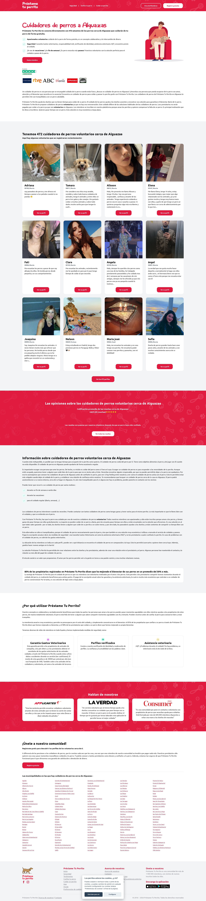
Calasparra (25, 840)
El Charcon (58, 824)
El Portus (57, 837)
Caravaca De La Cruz (28, 850)
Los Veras (123, 806)
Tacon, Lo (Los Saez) (158, 824)
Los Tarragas (123, 801)
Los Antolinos (91, 835)
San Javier (156, 809)
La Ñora (90, 801)
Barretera (25, 809)
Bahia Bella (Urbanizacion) (30, 804)
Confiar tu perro (86, 6)
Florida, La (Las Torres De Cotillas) (64, 847)
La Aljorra (90, 793)
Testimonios (68, 876)
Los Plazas (123, 793)
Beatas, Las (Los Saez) (28, 822)
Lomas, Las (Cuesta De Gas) (95, 824)
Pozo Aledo (123, 845)
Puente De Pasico (158, 780)
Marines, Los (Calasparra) (127, 811)
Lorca (89, 829)
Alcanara (24, 783)
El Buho (57, 822)
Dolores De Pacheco (61, 816)
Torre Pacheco (157, 837)
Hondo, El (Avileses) (93, 786)
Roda (154, 793)
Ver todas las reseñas (103, 434)
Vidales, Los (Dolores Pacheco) (162, 847)
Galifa (56, 850)
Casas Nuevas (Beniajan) (62, 786)
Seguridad (73, 6)
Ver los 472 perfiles (103, 379)
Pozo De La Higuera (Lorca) (128, 847)
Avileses (24, 798)
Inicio (65, 871)
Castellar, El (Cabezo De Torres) (64, 791)
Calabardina (25, 835)
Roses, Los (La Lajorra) (159, 798)
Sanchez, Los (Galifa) (159, 806)
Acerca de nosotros (112, 871)
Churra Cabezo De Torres (62, 798)
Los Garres (91, 845)
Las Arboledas (92, 804)
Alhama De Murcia (27, 786)
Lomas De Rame (92, 822)
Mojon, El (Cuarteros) (126, 822)
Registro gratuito (173, 6)
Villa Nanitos (156, 850)
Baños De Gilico (26, 806)
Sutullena (155, 822)
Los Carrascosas (92, 840)
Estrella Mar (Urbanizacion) (63, 845)
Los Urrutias (123, 804)
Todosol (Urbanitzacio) (159, 827)
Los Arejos (91, 837)
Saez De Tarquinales (158, 801)
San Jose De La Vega (159, 811)
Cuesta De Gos (59, 814)
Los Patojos (123, 788)
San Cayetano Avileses (159, 804)
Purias (154, 786)
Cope (56, 811)
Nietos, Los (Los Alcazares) (128, 837)
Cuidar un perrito (102, 6)
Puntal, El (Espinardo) (159, 783)
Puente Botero (124, 850)
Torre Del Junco (157, 835)
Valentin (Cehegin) (158, 845)
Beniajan (24, 824)
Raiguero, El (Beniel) (159, 788)
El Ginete (57, 829)
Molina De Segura (125, 824)
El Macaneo (58, 832)
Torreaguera (156, 829)
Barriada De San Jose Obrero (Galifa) (33, 811)
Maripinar (123, 814)
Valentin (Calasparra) (159, 842)
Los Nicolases (124, 783)
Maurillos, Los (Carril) (126, 816)
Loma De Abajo (92, 816)
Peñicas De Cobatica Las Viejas (129, 842)
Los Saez (122, 798)
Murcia (122, 832)
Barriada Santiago (27, 814)
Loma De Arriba (92, 819)
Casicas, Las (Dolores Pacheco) (64, 788)
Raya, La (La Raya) (158, 791)
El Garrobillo (58, 827)
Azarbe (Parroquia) (27, 801)
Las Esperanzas (92, 806)
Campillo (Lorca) (27, 845)
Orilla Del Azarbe (125, 840)
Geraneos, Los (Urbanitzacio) (96, 780)
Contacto (108, 874)
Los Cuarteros (92, 842)
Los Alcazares (91, 832)
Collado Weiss (59, 806)
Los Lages (90, 850)
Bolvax (24, 829)
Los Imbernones (92, 847)
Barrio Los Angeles (27, 819)
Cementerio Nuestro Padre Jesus (64, 793)
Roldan (155, 796)
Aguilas (24, 780)
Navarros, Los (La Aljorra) (127, 835)
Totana (155, 840)
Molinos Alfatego (125, 829)
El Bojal (57, 819)
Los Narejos (123, 780)
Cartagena (58, 783)
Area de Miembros (150, 6)
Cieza (56, 801)
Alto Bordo (25, 791)
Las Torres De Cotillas (94, 809)
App (65, 884)
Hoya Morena (91, 788)
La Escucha (91, 796)
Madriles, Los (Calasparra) (127, 809)
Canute (24, 847)
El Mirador (58, 835)
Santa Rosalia (156, 816)
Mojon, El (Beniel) (125, 819)
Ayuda (66, 887)
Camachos (25, 842)
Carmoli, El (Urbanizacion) (62, 780)
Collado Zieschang (60, 809)
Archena (24, 796)
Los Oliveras (123, 786)
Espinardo (58, 842)
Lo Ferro (90, 814)
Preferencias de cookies (73, 889)
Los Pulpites (123, 796)
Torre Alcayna (157, 832)
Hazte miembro (32, 60)
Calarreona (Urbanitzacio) (29, 837)
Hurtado (90, 791)
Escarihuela (58, 840)
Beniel (24, 827)
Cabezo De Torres (27, 832)
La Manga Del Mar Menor (95, 798)
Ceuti (56, 796)
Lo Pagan (90, 827)
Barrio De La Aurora (28, 816)
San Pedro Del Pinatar (159, 814)
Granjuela (90, 783)
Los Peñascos (124, 791)
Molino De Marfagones (126, 827)
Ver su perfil (41, 213)
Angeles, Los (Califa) (28, 793)
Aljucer (24, 788)
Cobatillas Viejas (59, 804)
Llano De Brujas (92, 811)
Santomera (156, 819)
